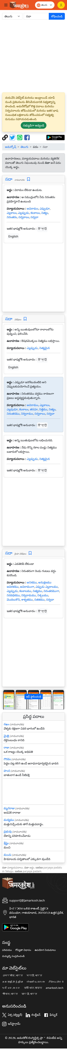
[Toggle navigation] (6, 5)
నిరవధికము (13, 595)
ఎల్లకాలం (12, 213)
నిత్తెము (43, 409)
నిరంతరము (13, 414)
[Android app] (15, 927)
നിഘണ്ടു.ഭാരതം (35, 982)
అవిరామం (32, 208)
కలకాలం (35, 213)
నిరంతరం (12, 217)
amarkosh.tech (54, 988)
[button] (7, 699)
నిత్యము (37, 591)
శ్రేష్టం (6, 843)
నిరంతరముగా (51, 591)
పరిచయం (7, 950)
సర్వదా (34, 217)
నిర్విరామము (28, 595)
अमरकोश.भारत (12, 975)
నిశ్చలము (42, 595)
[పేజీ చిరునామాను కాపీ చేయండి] (5, 137)
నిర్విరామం (27, 414)
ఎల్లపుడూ (12, 409)
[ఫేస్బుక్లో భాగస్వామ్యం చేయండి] (27, 137)
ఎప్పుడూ (45, 208)
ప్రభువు (8, 831)
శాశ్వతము (27, 599)
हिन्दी (42, 229)
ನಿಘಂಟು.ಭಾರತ (56, 982)
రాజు (6, 747)
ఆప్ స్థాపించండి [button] (33, 696)
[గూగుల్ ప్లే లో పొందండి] (55, 137)
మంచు (7, 855)
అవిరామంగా (27, 587)
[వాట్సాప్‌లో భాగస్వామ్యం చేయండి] (20, 137)
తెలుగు (24, 147)
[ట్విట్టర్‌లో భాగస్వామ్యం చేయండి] (12, 137)
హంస (7, 771)
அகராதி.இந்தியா (12, 982)
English (13, 236)
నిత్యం (44, 213)
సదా (8, 179)
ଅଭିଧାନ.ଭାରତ (11, 988)
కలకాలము (25, 591)
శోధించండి (57, 16)
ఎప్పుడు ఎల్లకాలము (47, 587)
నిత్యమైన (44, 348)
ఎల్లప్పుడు (23, 213)
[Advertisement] (33, 56)
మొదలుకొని (13, 599)
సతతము (39, 599)
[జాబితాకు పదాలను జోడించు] (28, 179)
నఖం (6, 724)
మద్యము (9, 820)
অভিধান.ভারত (33, 988)
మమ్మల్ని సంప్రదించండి (13, 956)
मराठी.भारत (34, 975)
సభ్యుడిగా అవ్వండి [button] (33, 125)
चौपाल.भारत (10, 994)
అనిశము (32, 582)
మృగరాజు (9, 808)
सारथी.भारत (29, 994)
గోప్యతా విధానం (23, 950)
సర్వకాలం (23, 217)
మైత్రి (6, 736)
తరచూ (34, 409)
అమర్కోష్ (10, 147)
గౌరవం (7, 759)
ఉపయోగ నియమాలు (45, 950)
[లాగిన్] (61, 5)
